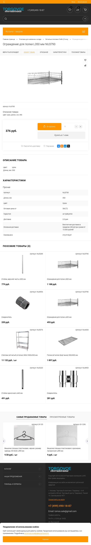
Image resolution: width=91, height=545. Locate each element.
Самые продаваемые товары (31, 417)
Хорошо (45, 539)
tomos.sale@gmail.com (66, 511)
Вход (73, 2)
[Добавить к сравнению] (85, 65)
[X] (68, 146)
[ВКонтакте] (58, 146)
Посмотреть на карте (56, 499)
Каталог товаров (14, 31)
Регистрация (82, 2)
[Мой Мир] (65, 146)
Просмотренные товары (62, 417)
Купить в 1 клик (61, 135)
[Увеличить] (45, 79)
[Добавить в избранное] (85, 60)
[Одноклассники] (61, 146)
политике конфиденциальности (36, 533)
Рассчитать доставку (32, 146)
